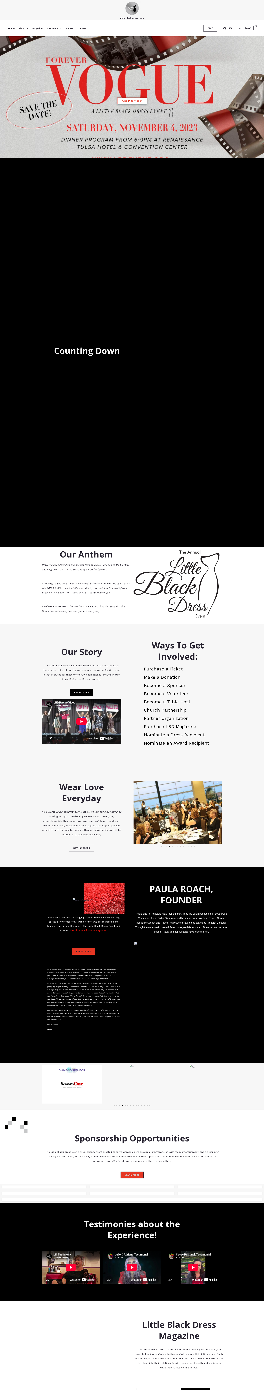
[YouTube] (230, 28)
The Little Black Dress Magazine (87, 930)
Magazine (37, 28)
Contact (83, 28)
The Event (52, 28)
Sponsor (69, 28)
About (22, 28)
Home (11, 28)
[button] (26, 28)
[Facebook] (224, 28)
